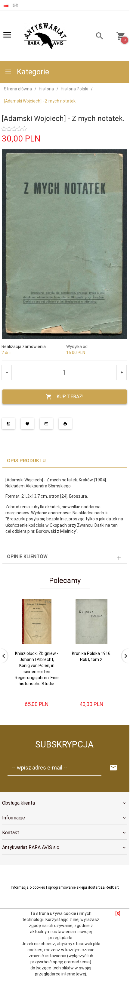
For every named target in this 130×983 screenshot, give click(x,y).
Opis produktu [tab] (26, 461)
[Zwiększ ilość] (121, 372)
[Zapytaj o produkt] (46, 423)
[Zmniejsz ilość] (7, 372)
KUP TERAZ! (70, 396)
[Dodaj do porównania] (8, 423)
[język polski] (6, 5)
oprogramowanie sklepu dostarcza (76, 887)
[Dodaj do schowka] (27, 423)
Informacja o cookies (28, 887)
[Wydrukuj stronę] (65, 423)
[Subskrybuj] (113, 768)
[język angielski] (15, 5)
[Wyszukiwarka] (96, 36)
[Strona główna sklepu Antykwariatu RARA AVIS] (45, 36)
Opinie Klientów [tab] (27, 556)
